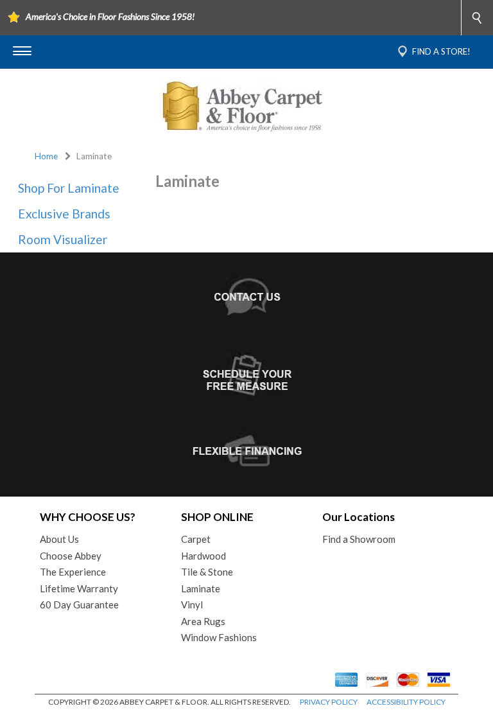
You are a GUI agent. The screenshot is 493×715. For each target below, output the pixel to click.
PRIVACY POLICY (329, 702)
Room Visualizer (62, 239)
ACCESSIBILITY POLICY (406, 702)
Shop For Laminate (68, 188)
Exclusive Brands (64, 213)
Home (46, 156)
